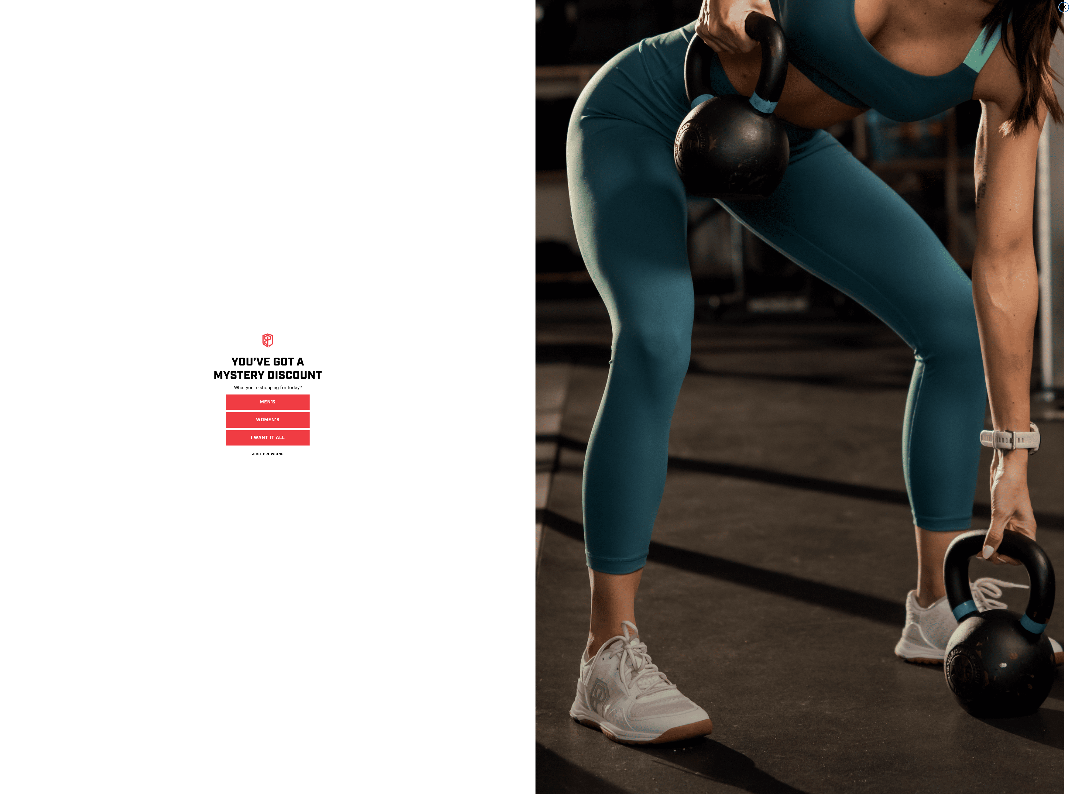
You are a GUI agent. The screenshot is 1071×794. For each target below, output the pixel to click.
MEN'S (268, 402)
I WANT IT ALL (268, 438)
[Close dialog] (1064, 7)
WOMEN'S (268, 420)
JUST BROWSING (268, 454)
